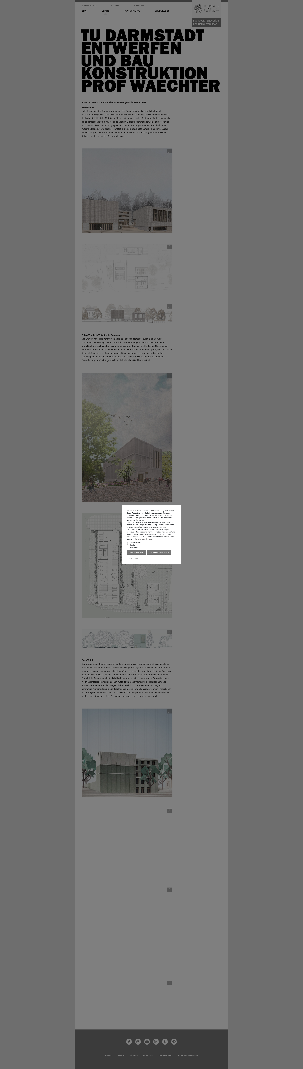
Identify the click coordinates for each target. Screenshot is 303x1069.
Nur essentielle (135, 543)
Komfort (133, 545)
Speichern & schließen (159, 552)
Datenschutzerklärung (143, 539)
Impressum (133, 558)
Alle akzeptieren (136, 552)
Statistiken (134, 547)
